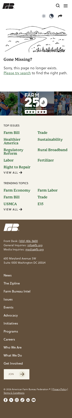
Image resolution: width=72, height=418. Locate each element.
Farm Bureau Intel (17, 291)
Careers (9, 339)
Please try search (17, 72)
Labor (9, 160)
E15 (40, 204)
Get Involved (13, 363)
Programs (11, 331)
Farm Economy (17, 190)
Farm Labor (48, 190)
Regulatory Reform (13, 151)
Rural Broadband (52, 150)
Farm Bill (12, 133)
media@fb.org (34, 249)
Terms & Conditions (14, 393)
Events (8, 307)
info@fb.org (34, 245)
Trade (42, 133)
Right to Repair (17, 167)
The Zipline (12, 283)
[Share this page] (61, 16)
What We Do (13, 355)
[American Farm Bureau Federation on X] (11, 400)
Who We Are (13, 347)
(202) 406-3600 (28, 241)
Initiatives (11, 323)
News (8, 275)
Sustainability (50, 140)
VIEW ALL (11, 173)
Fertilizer (46, 160)
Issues (8, 299)
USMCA (10, 204)
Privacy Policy (59, 389)
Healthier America (12, 141)
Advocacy (11, 315)
